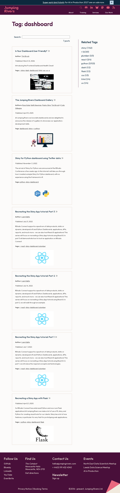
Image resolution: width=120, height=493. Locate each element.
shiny (23, 70)
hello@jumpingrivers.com (64, 463)
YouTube (8, 474)
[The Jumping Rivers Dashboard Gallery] (42, 140)
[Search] (81, 8)
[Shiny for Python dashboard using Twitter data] (42, 193)
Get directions (32, 473)
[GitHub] (86, 7)
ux (47, 70)
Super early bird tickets (53, 2)
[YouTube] (108, 7)
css (44, 70)
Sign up (55, 478)
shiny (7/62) (86, 48)
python (37, 129)
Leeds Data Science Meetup (97, 467)
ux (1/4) (84, 83)
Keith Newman (36, 105)
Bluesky (7, 467)
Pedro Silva (46, 105)
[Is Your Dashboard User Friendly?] (42, 82)
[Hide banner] (112, 3)
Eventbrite (9, 478)
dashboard (34, 70)
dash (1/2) (85, 67)
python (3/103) (88, 63)
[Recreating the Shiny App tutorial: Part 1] (42, 380)
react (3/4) (86, 59)
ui (49, 70)
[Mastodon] (102, 7)
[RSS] (114, 7)
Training (83, 12)
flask (42, 422)
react (23, 246)
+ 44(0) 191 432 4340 (62, 467)
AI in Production (91, 471)
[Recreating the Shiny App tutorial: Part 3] (42, 258)
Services (95, 12)
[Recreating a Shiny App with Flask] (42, 433)
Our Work (109, 12)
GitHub (7, 463)
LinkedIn (8, 471)
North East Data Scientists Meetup (100, 463)
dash (27, 70)
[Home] (11, 9)
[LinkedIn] (91, 7)
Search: (17, 37)
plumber (42, 246)
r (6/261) (85, 51)
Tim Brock (25, 56)
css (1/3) (85, 75)
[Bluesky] (97, 7)
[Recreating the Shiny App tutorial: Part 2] (42, 319)
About (71, 12)
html (40, 70)
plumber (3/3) (87, 55)
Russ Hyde (26, 105)
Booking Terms (40, 488)
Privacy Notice (25, 488)
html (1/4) (85, 79)
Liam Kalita (26, 217)
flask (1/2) (85, 71)
